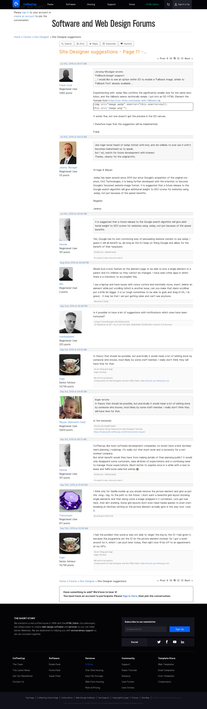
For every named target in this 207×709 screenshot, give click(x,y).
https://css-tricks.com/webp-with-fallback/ (132, 100)
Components (164, 681)
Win (61, 284)
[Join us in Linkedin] (182, 642)
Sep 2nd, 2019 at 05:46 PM (73, 306)
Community (128, 658)
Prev (162, 58)
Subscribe (110, 44)
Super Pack (54, 676)
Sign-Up (180, 629)
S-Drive (89, 664)
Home (17, 36)
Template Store (166, 658)
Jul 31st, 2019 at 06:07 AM (73, 63)
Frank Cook (65, 85)
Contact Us (18, 681)
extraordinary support (82, 630)
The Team (18, 664)
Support (111, 4)
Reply (94, 44)
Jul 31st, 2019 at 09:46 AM (73, 214)
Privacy (135, 698)
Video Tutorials (129, 670)
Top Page (30, 698)
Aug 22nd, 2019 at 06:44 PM (74, 262)
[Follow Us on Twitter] (159, 642)
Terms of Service (131, 703)
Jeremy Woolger (68, 167)
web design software (52, 626)
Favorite (127, 44)
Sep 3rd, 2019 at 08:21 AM (73, 439)
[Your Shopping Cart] (168, 4)
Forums (27, 36)
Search (67, 44)
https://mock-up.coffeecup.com (155, 381)
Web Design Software (85, 698)
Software (70, 4)
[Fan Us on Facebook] (166, 642)
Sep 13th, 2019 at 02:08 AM (74, 528)
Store (132, 4)
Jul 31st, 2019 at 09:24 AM (73, 137)
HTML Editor (152, 4)
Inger (62, 378)
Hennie (63, 244)
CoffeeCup (19, 658)
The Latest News (21, 670)
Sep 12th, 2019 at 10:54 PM (73, 485)
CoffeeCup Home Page (47, 698)
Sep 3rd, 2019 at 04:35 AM (73, 349)
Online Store (67, 698)
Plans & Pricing (92, 687)
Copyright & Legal (120, 698)
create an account (24, 16)
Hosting (91, 4)
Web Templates (166, 664)
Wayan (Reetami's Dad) (72, 422)
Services (90, 658)
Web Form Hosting (94, 681)
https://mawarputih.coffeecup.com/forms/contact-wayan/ (119, 432)
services (72, 626)
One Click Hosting (94, 670)
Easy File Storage (94, 676)
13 (182, 58)
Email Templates (166, 670)
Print (81, 44)
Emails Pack (54, 664)
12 (178, 58)
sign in (26, 12)
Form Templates (166, 676)
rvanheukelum (66, 336)
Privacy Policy (114, 703)
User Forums (128, 681)
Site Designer (41, 36)
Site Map (145, 698)
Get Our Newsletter (23, 676)
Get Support (103, 698)
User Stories (128, 687)
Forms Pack (54, 670)
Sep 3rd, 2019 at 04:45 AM (73, 391)
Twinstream (65, 515)
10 (170, 58)
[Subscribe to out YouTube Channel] (174, 642)
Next (187, 58)
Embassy (126, 676)
